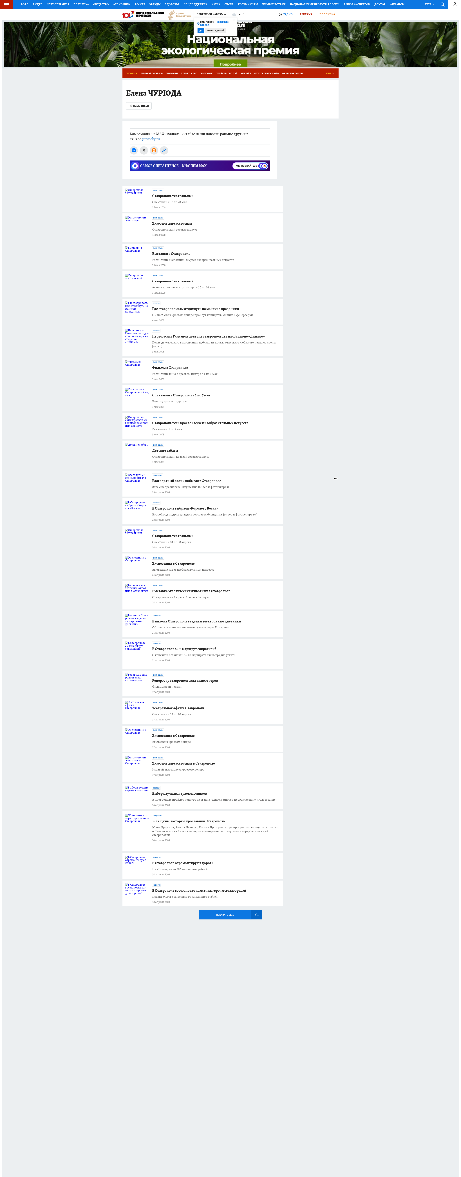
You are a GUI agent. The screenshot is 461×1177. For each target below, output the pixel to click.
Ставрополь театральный (173, 196)
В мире (140, 4)
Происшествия (274, 4)
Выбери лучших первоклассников (179, 793)
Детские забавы (165, 450)
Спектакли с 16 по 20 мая (169, 202)
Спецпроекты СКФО (266, 73)
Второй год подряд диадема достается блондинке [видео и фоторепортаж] (204, 514)
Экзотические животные (172, 223)
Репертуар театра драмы (169, 401)
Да (200, 30)
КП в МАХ (246, 73)
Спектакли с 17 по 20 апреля (171, 714)
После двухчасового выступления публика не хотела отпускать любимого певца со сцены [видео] (214, 344)
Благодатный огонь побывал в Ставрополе (186, 481)
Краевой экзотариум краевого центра (178, 769)
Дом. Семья (158, 190)
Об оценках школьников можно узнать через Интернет (190, 627)
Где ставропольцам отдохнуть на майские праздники (195, 309)
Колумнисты (248, 4)
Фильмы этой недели (167, 687)
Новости (172, 73)
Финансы (397, 4)
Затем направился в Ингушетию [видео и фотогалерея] (190, 487)
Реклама (306, 14)
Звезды (155, 4)
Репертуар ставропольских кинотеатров (185, 680)
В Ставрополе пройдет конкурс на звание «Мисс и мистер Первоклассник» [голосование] (214, 799)
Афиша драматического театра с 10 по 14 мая (183, 287)
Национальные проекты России (314, 4)
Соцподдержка (195, 4)
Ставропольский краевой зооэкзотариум (180, 457)
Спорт (229, 4)
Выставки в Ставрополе (171, 254)
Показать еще (225, 915)
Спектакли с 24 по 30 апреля (171, 542)
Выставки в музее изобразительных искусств (183, 569)
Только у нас (189, 73)
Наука (215, 4)
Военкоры (206, 73)
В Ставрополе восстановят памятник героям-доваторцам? (199, 890)
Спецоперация (58, 4)
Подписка (327, 14)
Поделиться (141, 105)
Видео (37, 4)
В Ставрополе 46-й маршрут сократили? (184, 649)
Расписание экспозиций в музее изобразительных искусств (193, 260)
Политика (81, 4)
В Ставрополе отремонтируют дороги (183, 863)
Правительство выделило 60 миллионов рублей (185, 897)
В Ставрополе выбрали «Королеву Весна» (185, 508)
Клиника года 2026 (152, 73)
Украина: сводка (226, 73)
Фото (24, 4)
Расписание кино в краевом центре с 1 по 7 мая (185, 374)
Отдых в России (292, 73)
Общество (101, 4)
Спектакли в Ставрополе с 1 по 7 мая (181, 395)
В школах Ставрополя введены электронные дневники (196, 621)
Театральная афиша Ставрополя (178, 708)
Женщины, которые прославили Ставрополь (188, 821)
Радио (288, 14)
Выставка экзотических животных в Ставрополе (191, 591)
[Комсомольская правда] (143, 14)
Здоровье (172, 4)
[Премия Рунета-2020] (177, 14)
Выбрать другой (215, 30)
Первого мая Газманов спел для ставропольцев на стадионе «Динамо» (208, 336)
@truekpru (151, 139)
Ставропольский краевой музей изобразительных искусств (200, 423)
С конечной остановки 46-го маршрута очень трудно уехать (193, 655)
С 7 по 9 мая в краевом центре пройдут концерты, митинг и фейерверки (202, 315)
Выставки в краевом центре (171, 742)
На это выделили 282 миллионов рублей (180, 869)
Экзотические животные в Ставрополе (183, 763)
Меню (6, 4)
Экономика (122, 4)
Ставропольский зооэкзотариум (174, 229)
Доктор (380, 4)
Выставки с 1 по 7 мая (167, 429)
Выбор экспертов (357, 4)
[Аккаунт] (454, 4)
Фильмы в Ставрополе (170, 368)
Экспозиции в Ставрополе (173, 563)
